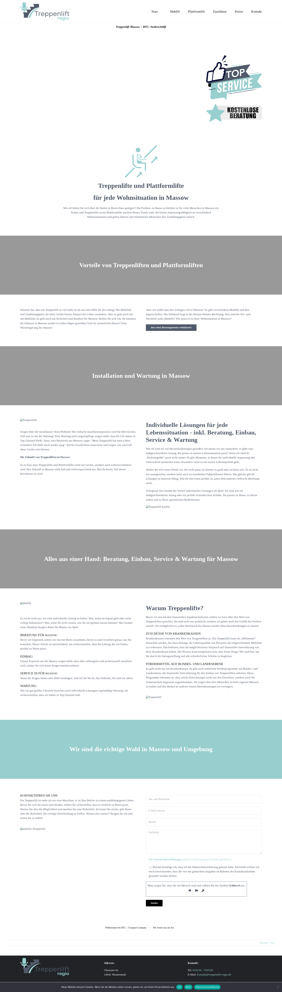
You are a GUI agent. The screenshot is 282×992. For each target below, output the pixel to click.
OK (179, 987)
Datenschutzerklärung (207, 987)
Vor (272, 942)
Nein (188, 987)
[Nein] (278, 987)
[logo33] (44, 3)
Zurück (263, 942)
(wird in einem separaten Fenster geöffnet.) (190, 859)
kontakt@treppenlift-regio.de (214, 974)
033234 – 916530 (203, 970)
